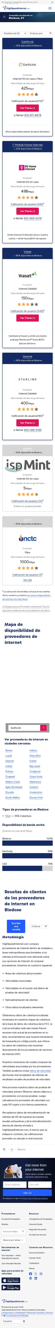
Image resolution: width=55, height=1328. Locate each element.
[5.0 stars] (36, 94)
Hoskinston (35, 792)
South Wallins (12, 797)
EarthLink (27, 41)
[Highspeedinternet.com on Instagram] (40, 1274)
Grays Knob (35, 776)
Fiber (8, 815)
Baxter (8, 750)
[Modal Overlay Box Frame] (27, 1180)
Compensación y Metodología (13, 1313)
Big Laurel (34, 766)
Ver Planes (24, 108)
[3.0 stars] (28, 94)
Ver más (27, 579)
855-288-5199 (32, 430)
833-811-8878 (32, 115)
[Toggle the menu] (50, 8)
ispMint (27, 448)
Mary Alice (35, 755)
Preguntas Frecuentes (37, 1229)
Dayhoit (9, 760)
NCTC (27, 520)
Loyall (8, 755)
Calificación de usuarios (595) (27, 204)
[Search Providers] (23, 1231)
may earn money (11, 2)
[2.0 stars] (23, 94)
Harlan (8, 766)
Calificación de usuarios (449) (27, 311)
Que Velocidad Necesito (11, 1263)
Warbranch (35, 781)
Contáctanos (34, 1263)
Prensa (31, 1268)
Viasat (27, 251)
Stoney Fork (36, 797)
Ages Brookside (13, 787)
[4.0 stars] (32, 94)
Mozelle (9, 792)
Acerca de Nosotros (36, 1253)
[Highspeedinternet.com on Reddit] (30, 1279)
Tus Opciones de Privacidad (17, 1315)
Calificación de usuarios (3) (27, 574)
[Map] (27, 689)
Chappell (10, 776)
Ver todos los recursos (37, 1235)
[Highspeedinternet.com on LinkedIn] (35, 1279)
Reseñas (5, 1224)
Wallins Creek (12, 781)
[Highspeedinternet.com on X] (35, 1274)
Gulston (33, 787)
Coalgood (34, 771)
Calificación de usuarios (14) (27, 501)
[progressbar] (27, 843)
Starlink (27, 356)
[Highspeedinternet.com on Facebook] (30, 1274)
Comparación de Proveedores (40, 1219)
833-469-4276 (33, 218)
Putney (9, 771)
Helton (33, 750)
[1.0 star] (19, 94)
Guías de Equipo (35, 1224)
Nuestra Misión (35, 1258)
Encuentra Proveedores (11, 1219)
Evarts (32, 760)
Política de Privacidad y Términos (40, 1313)
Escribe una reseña (16, 926)
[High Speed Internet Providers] (16, 8)
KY (12, 1149)
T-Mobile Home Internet (27, 145)
